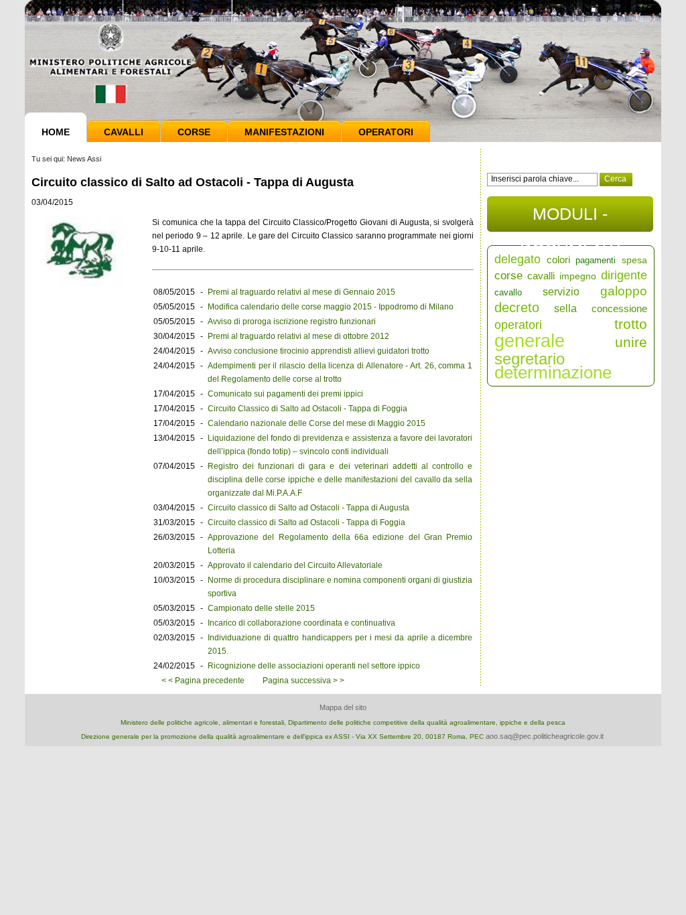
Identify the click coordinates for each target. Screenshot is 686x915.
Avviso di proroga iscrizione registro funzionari (292, 321)
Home (56, 132)
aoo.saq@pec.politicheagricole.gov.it (545, 736)
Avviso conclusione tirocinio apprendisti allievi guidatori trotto (318, 351)
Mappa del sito (343, 707)
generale (529, 341)
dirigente (624, 275)
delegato (517, 259)
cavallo (508, 292)
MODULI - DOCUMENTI (570, 218)
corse (508, 275)
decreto (516, 307)
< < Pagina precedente (203, 680)
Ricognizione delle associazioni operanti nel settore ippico (314, 666)
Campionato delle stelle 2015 (261, 608)
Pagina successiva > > (303, 680)
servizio (561, 291)
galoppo (623, 291)
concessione (619, 308)
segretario (529, 359)
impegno (577, 276)
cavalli (541, 275)
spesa (634, 260)
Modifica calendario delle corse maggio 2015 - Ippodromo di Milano (331, 306)
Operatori (385, 132)
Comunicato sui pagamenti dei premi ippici (285, 394)
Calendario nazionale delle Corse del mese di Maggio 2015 (316, 423)
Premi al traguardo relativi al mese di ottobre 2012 (298, 336)
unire (631, 342)
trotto (630, 324)
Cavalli (123, 132)
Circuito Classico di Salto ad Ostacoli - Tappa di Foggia (307, 408)
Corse (194, 132)
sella (565, 308)
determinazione (553, 372)
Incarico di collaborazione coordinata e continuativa (301, 623)
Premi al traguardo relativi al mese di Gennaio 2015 (301, 292)
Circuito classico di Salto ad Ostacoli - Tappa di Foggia (306, 522)
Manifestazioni (284, 132)
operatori (518, 325)
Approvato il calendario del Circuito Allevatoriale (295, 565)
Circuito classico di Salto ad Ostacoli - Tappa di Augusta (308, 507)
